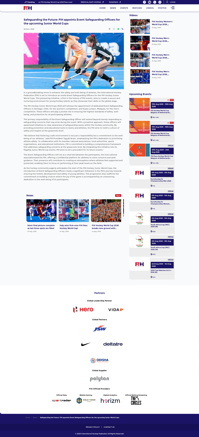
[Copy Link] (122, 29)
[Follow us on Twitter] (154, 2)
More (118, 196)
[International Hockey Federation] (36, 8)
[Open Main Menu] (173, 8)
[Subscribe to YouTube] (149, 2)
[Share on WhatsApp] (118, 29)
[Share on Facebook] (109, 29)
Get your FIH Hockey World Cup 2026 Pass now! (47, 2)
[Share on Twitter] (113, 29)
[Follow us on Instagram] (159, 2)
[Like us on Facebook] (144, 2)
